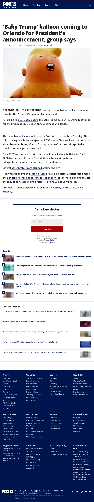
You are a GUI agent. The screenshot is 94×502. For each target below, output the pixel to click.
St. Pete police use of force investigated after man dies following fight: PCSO (30, 342)
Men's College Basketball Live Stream (81, 468)
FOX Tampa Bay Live (34, 437)
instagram (81, 492)
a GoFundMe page (28, 119)
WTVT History (31, 457)
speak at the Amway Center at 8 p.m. (59, 187)
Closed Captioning (33, 460)
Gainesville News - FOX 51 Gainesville (11, 454)
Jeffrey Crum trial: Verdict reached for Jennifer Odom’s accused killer (46, 275)
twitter (77, 492)
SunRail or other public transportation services (33, 177)
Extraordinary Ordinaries (82, 386)
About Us (31, 445)
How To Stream (32, 417)
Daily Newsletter (9, 406)
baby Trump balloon (19, 136)
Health (5, 389)
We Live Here (9, 414)
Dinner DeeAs (8, 423)
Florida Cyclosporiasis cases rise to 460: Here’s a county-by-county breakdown (50, 265)
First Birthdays (78, 392)
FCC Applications (32, 465)
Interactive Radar (32, 381)
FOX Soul (29, 428)
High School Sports (57, 394)
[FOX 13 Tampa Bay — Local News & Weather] (10, 5)
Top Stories (7, 378)
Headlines (76, 417)
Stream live (54, 451)
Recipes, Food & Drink (11, 434)
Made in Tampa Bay (10, 431)
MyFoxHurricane (32, 397)
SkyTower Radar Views (34, 378)
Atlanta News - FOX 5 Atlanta (11, 459)
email (90, 492)
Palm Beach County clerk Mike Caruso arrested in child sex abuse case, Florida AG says (53, 256)
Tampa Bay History (10, 437)
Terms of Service (48, 242)
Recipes (76, 389)
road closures (38, 173)
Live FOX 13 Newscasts (35, 420)
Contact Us (30, 468)
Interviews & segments (58, 454)
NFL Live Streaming (80, 451)
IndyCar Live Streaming (81, 464)
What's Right (7, 417)
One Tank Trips (8, 426)
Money (53, 414)
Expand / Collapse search (89, 5)
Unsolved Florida (9, 397)
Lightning (53, 384)
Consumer (6, 386)
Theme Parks (8, 428)
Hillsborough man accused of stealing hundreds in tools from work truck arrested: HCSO (35, 352)
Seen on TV (7, 400)
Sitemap (6, 408)
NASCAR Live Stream (81, 462)
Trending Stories (79, 423)
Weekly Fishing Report (58, 391)
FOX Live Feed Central (34, 431)
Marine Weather (32, 386)
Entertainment (81, 414)
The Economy (55, 426)
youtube (86, 492)
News (19, 45)
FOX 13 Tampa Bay (9, 45)
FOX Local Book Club (81, 420)
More (57, 5)
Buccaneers (54, 378)
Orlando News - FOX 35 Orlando (11, 450)
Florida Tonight (8, 420)
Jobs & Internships (33, 454)
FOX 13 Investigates (10, 395)
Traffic (75, 378)
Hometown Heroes (80, 384)
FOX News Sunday (9, 403)
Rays (51, 381)
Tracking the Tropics (33, 395)
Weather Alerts (31, 389)
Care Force (7, 439)
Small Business (55, 428)
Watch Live (32, 414)
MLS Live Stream (79, 480)
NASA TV (29, 434)
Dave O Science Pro (80, 395)
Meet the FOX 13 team (34, 449)
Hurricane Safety (32, 392)
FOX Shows (77, 426)
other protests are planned (26, 167)
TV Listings (30, 451)
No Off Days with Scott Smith (58, 387)
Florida (5, 384)
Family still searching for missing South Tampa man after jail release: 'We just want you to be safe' (38, 311)
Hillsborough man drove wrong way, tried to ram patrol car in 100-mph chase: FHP (51, 293)
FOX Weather (31, 400)
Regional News (10, 445)
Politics (5, 392)
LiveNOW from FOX (33, 423)
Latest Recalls (55, 420)
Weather (30, 374)
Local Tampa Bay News (12, 381)
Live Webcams (31, 384)
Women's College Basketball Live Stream (81, 473)
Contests (76, 431)
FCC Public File (31, 462)
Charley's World (79, 381)
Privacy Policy (49, 240)
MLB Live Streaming (80, 459)
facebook (73, 492)
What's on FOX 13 (80, 428)
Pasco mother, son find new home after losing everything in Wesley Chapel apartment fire (35, 332)
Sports (53, 374)
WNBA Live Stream (80, 477)
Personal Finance (56, 423)
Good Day (78, 374)
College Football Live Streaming (81, 455)
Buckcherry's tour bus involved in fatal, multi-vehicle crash (24, 322)
